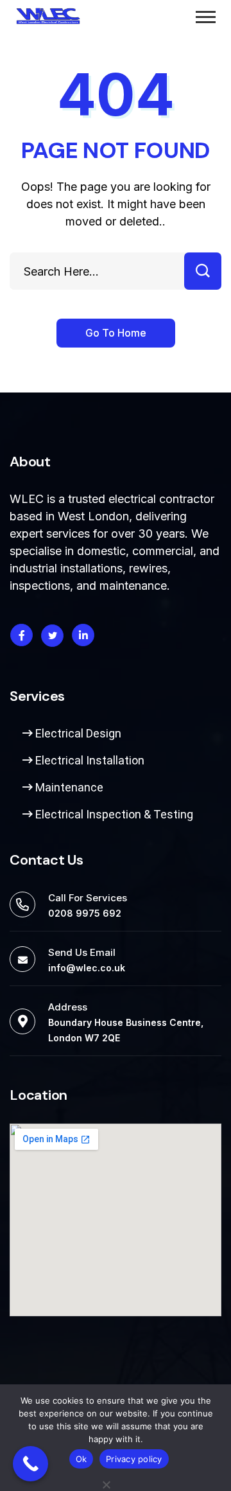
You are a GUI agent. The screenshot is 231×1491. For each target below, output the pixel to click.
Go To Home (115, 332)
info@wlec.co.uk (86, 967)
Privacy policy (134, 1459)
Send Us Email (82, 952)
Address (67, 1007)
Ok (81, 1459)
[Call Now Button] (30, 1463)
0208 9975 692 (84, 913)
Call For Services (87, 898)
